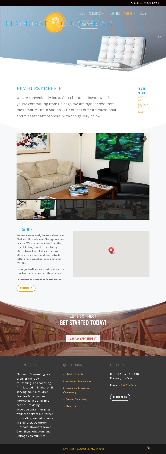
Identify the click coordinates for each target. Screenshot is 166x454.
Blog (143, 14)
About (128, 14)
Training (114, 14)
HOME (81, 14)
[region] (83, 176)
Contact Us (26, 288)
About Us (70, 406)
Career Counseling (76, 399)
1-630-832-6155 (127, 385)
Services (95, 14)
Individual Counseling (78, 381)
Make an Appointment (83, 339)
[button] (143, 139)
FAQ (140, 112)
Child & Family (74, 374)
